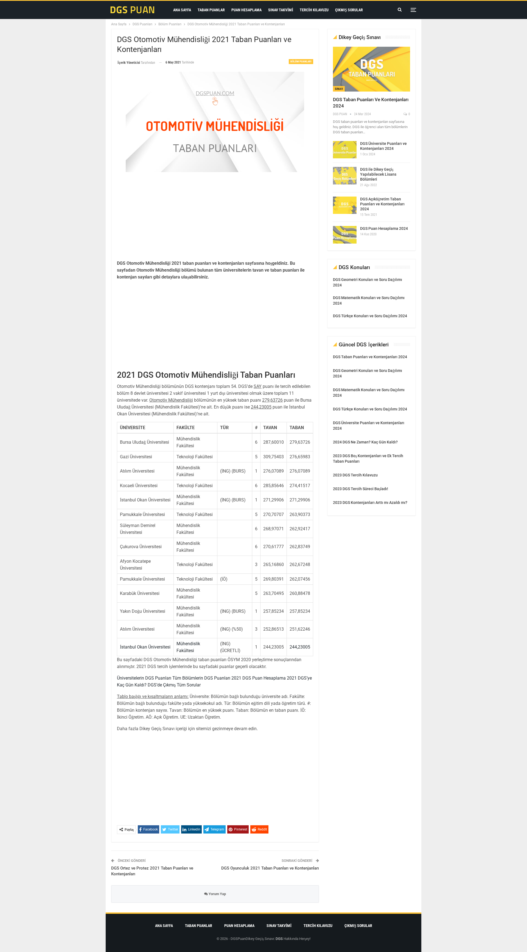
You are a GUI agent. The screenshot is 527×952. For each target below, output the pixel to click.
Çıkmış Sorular (349, 10)
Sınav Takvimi (280, 10)
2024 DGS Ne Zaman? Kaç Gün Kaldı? (365, 442)
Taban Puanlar (211, 10)
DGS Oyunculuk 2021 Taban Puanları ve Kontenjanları (270, 868)
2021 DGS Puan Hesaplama (258, 678)
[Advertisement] (215, 216)
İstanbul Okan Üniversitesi (145, 647)
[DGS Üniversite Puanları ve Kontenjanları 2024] (345, 150)
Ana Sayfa (182, 10)
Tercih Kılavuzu (314, 10)
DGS (279, 939)
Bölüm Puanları (301, 61)
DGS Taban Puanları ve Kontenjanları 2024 (370, 357)
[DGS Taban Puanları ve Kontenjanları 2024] (371, 69)
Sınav (339, 89)
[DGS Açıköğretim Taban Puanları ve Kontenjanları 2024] (345, 205)
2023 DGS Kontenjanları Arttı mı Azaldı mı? (370, 502)
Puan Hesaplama (246, 10)
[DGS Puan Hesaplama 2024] (345, 235)
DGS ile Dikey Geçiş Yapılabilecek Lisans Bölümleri (378, 174)
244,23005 (300, 647)
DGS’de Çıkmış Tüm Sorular (174, 685)
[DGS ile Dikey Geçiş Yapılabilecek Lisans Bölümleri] (345, 175)
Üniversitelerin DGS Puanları (144, 678)
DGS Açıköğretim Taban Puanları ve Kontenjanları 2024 (382, 204)
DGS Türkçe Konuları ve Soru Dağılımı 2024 (370, 316)
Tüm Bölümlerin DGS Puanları (200, 678)
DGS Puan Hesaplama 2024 (384, 228)
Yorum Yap (217, 894)
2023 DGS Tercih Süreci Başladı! (360, 489)
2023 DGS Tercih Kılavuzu (355, 475)
